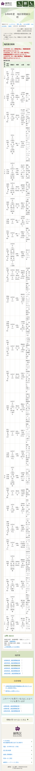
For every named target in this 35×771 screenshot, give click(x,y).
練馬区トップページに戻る (11, 762)
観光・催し (19, 24)
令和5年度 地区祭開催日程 (11, 706)
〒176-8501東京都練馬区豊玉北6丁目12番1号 (13, 741)
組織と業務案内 (7, 754)
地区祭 (9, 26)
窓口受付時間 (7, 750)
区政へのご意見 (7, 758)
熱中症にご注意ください (13, 691)
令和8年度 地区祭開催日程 (11, 708)
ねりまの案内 (27, 24)
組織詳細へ (13, 641)
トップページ (12, 24)
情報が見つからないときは (16, 720)
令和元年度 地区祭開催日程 (11, 711)
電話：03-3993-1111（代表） (11, 746)
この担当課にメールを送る (12, 647)
